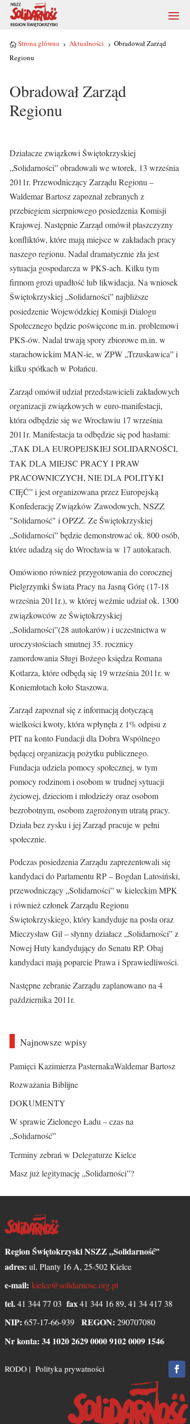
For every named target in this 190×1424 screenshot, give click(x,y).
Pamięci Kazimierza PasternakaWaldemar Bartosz (92, 1065)
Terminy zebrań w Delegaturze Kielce (73, 1154)
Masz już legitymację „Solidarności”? (72, 1173)
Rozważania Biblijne (44, 1084)
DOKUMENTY (37, 1102)
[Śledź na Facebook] (176, 1369)
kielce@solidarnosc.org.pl (75, 1284)
